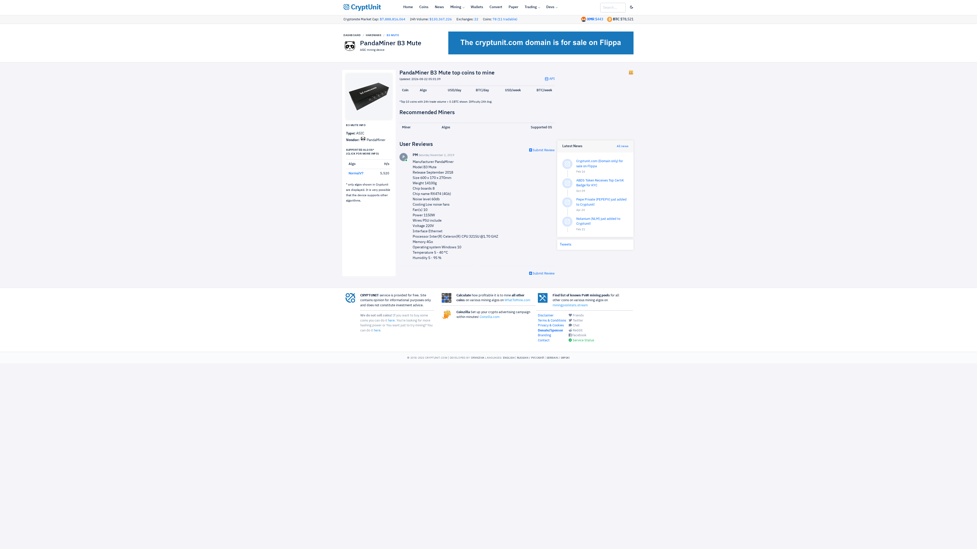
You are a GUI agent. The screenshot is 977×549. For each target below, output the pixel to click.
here (391, 320)
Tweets (565, 244)
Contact (544, 340)
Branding (544, 335)
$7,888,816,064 (392, 19)
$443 (595, 19)
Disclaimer (546, 315)
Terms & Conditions (552, 320)
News (439, 7)
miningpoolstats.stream (570, 305)
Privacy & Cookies (551, 325)
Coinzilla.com (489, 317)
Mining (455, 7)
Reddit (577, 330)
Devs (550, 7)
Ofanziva (477, 357)
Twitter (577, 320)
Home (408, 7)
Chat (576, 325)
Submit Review (543, 150)
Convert (496, 7)
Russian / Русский (530, 357)
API (552, 79)
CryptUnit (365, 7)
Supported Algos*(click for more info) (362, 151)
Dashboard (352, 35)
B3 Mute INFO (356, 125)
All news (622, 146)
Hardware (373, 35)
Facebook (578, 335)
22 (476, 19)
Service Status (583, 340)
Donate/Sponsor (550, 330)
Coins (423, 7)
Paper (513, 7)
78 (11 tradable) (505, 19)
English (508, 357)
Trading (531, 7)
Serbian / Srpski (558, 357)
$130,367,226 (440, 19)
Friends (578, 315)
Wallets (477, 7)
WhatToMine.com (517, 300)
